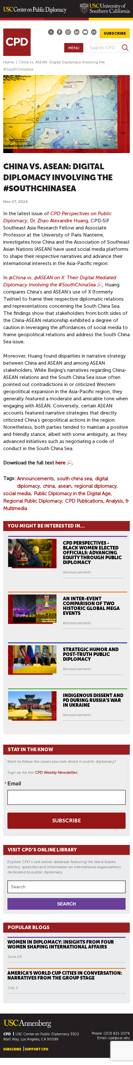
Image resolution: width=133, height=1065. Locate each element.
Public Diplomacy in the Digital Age (72, 493)
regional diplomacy (96, 486)
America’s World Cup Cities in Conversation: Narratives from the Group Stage (64, 976)
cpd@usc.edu (119, 1038)
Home (8, 62)
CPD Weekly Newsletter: (56, 772)
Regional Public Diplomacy (32, 501)
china (49, 486)
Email (14, 783)
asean (64, 486)
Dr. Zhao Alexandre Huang (59, 221)
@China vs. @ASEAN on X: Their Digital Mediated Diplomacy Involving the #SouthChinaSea (59, 281)
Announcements (35, 479)
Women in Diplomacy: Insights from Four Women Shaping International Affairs (60, 944)
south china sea (74, 479)
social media (17, 493)
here (61, 463)
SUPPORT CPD (36, 1049)
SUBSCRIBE (115, 33)
